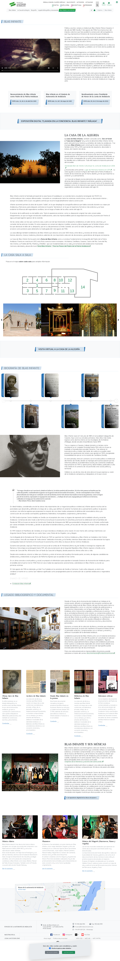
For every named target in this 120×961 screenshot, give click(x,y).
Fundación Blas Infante (20, 584)
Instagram (69, 935)
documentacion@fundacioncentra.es (100, 653)
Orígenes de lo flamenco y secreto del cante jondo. (83, 762)
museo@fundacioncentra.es (84, 927)
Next (116, 401)
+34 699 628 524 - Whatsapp (84, 929)
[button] (60, 948)
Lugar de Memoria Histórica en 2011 (97, 170)
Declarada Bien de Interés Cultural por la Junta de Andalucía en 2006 (90, 166)
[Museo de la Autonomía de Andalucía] (18, 4)
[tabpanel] (22, 319)
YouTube (87, 935)
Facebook (56, 935)
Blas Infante (108, 10)
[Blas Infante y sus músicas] (30, 772)
